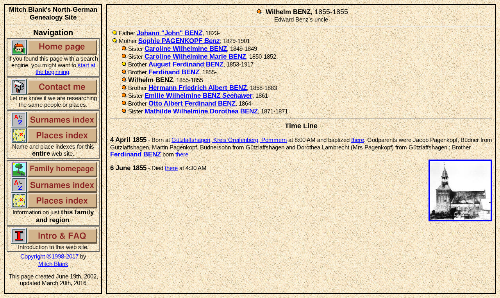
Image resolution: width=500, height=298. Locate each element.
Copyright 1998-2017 (49, 256)
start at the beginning (65, 68)
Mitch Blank (53, 263)
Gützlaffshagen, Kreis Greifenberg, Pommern (229, 139)
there (357, 139)
